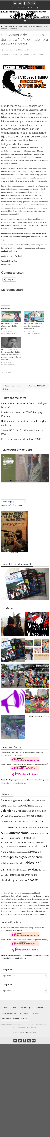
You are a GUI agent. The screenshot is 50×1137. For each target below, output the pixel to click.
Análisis (25, 798)
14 (39, 478)
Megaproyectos (9, 840)
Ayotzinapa (27, 804)
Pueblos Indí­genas (37, 53)
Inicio (13, 8)
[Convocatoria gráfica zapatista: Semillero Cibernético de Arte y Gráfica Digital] (37, 674)
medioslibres (9, 50)
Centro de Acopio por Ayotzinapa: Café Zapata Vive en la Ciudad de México (8, 461)
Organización (25, 850)
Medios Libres (28, 835)
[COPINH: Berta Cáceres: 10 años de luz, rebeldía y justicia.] (11, 315)
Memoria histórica (22, 53)
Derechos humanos (9, 1011)
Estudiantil (44, 825)
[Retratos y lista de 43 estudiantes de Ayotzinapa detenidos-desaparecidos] (37, 623)
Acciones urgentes (11, 798)
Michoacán (40, 841)
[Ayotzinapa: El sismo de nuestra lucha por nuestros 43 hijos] (13, 674)
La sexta (43, 831)
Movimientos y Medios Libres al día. (14, 1017)
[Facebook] (25, 3)
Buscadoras (38, 804)
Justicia (34, 831)
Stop (47, 476)
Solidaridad (34, 867)
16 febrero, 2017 (24, 50)
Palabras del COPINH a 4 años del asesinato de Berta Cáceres (33, 325)
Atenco (9, 804)
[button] (25, 82)
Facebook (18, 255)
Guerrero (5, 831)
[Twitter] (20, 3)
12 (34, 478)
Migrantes (4, 845)
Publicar (31, 8)
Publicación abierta (11, 861)
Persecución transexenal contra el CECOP (21, 437)
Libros (3, 836)
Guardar (7, 371)
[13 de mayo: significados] (39, 714)
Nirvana (25, 1031)
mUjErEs (22, 845)
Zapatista (32, 878)
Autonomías (16, 804)
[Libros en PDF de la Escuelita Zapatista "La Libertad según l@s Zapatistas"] (13, 648)
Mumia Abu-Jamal (37, 844)
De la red (18, 819)
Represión (14, 868)
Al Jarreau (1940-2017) (37, 384)
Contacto (21, 8)
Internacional (9, 26)
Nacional (7, 850)
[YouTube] (15, 3)
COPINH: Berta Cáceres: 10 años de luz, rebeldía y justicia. (11, 325)
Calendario (8, 809)
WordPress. (33, 1031)
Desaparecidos (22, 825)
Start (45, 476)
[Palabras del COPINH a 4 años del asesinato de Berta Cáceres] (34, 315)
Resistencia (23, 868)
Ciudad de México (36, 809)
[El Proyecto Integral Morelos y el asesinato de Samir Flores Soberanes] (37, 648)
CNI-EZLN (5, 814)
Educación (34, 825)
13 (36, 478)
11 (31, 478)
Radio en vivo (6, 263)
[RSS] (29, 3)
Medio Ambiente (13, 836)
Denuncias (25, 820)
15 (41, 478)
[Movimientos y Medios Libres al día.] (13, 623)
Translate (18, 503)
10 (28, 478)
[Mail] (34, 3)
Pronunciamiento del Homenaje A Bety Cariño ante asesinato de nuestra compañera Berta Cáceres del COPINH (11, 353)
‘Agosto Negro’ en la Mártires (11, 385)
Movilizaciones (12, 845)
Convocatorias (17, 814)
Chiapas (21, 809)
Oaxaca (16, 850)
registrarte (6, 778)
